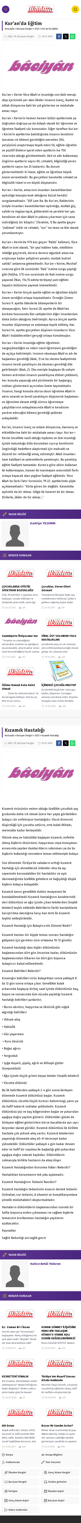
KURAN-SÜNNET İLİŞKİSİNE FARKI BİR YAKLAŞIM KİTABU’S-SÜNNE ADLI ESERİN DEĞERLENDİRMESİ (58, 1332)
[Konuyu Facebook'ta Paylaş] (59, 36)
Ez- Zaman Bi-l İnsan (16, 1327)
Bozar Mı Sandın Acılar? (57, 1425)
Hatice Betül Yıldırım (45, 1264)
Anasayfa (9, 28)
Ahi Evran (8, 1425)
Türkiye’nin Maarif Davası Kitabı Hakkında (58, 1378)
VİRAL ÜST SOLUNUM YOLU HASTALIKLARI (58, 637)
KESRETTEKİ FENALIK (15, 1376)
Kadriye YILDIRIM (42, 523)
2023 (37, 28)
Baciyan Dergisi (24, 28)
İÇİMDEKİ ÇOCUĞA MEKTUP (58, 685)
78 (14, 36)
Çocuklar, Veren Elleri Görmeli (55, 588)
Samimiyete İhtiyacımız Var (20, 636)
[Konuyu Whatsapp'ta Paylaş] (72, 36)
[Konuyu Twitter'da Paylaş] (66, 36)
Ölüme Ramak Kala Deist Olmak (18, 686)
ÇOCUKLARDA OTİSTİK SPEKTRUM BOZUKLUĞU (17, 588)
